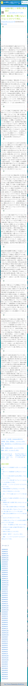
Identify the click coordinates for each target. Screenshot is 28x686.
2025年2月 (5, 576)
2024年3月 (5, 599)
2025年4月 (5, 572)
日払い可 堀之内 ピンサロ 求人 (11, 491)
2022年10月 (5, 635)
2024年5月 (5, 595)
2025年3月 (5, 574)
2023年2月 (5, 626)
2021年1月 (5, 678)
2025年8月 (5, 564)
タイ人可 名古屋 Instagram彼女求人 (12, 439)
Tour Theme (7, 684)
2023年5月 (5, 620)
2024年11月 (5, 582)
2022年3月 (5, 649)
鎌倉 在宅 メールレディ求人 (10, 450)
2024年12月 (5, 580)
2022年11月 (5, 633)
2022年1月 (5, 653)
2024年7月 (5, 591)
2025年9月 (5, 562)
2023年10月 (5, 610)
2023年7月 (5, 616)
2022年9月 (5, 637)
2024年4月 (5, 597)
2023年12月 (5, 605)
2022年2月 (5, 651)
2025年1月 (5, 578)
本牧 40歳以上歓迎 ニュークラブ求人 (12, 448)
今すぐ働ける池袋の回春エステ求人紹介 (14, 506)
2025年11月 (5, 557)
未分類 (5, 24)
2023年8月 (5, 614)
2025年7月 (5, 566)
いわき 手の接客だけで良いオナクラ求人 (14, 524)
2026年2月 (5, 551)
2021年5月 (5, 670)
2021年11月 (5, 658)
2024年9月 (5, 587)
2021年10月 (5, 660)
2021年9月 (5, 662)
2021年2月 (5, 676)
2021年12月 (5, 655)
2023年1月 (5, 628)
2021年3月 (5, 674)
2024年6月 (5, 593)
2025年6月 (5, 568)
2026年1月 (5, 553)
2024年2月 (5, 601)
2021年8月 (5, 664)
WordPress (21, 684)
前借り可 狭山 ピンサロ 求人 (11, 531)
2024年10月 (5, 585)
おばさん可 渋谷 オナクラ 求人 (11, 517)
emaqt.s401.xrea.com (7, 21)
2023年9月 (5, 612)
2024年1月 (5, 603)
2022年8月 (5, 639)
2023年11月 (5, 607)
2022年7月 (5, 641)
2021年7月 (5, 666)
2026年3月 (5, 549)
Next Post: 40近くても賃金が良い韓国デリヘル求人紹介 (20, 455)
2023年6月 (5, 618)
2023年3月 (5, 624)
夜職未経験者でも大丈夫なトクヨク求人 (14, 488)
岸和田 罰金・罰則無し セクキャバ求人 (13, 441)
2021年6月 (5, 668)
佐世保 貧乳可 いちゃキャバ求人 (13, 534)
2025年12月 (5, 555)
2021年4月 (5, 672)
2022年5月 (5, 645)
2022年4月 (5, 647)
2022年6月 (5, 643)
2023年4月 (5, 622)
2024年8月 (5, 589)
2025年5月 (5, 570)
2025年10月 (5, 560)
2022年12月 (5, 630)
